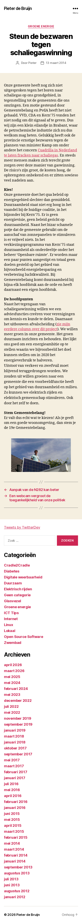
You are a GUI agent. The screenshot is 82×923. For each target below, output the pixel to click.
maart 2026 (14, 671)
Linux (8, 625)
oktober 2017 (15, 748)
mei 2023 (12, 694)
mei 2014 (12, 843)
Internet (11, 619)
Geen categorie (17, 595)
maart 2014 (14, 849)
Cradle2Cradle (17, 565)
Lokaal (9, 631)
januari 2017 (14, 778)
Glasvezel (12, 601)
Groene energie (41, 26)
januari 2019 (14, 730)
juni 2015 (12, 814)
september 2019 (18, 724)
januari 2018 (14, 742)
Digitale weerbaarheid (23, 577)
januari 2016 (14, 808)
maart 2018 (14, 736)
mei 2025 (12, 677)
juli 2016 (11, 784)
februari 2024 (16, 689)
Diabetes (11, 571)
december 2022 (18, 700)
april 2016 (12, 796)
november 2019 (17, 718)
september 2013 (18, 867)
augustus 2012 (16, 891)
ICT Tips (11, 613)
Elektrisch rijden (18, 589)
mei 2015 (12, 819)
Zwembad (12, 643)
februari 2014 (15, 855)
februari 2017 (15, 772)
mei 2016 (12, 790)
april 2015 (12, 825)
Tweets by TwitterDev (22, 527)
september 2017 (18, 754)
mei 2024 (12, 683)
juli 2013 (11, 879)
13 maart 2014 (56, 63)
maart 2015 (14, 831)
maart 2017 (14, 766)
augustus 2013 (17, 873)
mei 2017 (12, 760)
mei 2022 (12, 712)
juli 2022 (11, 706)
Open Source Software (23, 637)
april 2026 (13, 665)
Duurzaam (13, 583)
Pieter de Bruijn (18, 8)
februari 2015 (15, 837)
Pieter (32, 63)
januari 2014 (14, 861)
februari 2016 (15, 802)
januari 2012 (14, 897)
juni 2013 (12, 885)
